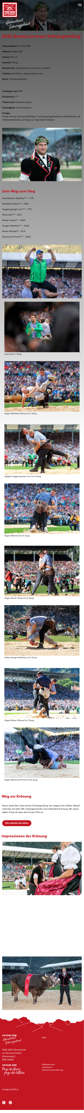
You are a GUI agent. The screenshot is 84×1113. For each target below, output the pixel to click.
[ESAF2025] (9, 10)
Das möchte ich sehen (16, 823)
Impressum (47, 1067)
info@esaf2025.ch (10, 1090)
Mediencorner (48, 1065)
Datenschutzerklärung (52, 1070)
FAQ (44, 1038)
